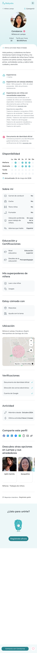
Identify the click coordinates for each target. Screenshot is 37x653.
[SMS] (23, 435)
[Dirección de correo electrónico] (27, 435)
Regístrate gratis (25, 497)
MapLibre (17, 364)
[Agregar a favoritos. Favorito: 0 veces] (33, 649)
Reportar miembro (11, 497)
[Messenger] (15, 435)
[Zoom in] (31, 341)
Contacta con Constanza (15, 649)
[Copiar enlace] (31, 435)
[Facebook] (4, 435)
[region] (18, 351)
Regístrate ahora (18, 538)
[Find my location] (31, 350)
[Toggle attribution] (32, 364)
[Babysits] (7, 3)
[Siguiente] (34, 470)
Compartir (30, 9)
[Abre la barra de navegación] (33, 3)
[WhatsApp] (19, 435)
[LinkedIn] (11, 435)
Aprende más (22, 106)
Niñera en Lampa (19, 34)
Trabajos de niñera (17, 486)
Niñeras (5, 486)
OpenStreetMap (26, 364)
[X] (7, 435)
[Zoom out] (31, 345)
